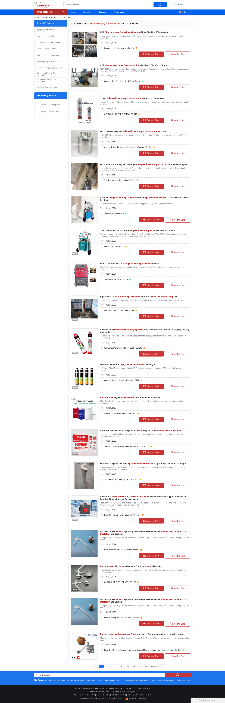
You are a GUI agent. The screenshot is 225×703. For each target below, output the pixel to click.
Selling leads (119, 12)
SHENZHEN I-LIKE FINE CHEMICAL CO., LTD (120, 114)
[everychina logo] (41, 5)
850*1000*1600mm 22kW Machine (129, 263)
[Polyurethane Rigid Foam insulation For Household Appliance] (84, 409)
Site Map (128, 688)
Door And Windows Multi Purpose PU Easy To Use (140, 430)
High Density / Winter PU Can (138, 296)
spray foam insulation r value (129, 680)
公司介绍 (137, 688)
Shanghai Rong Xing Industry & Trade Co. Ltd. (122, 81)
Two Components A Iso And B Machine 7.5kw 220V (138, 230)
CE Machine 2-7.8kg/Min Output (134, 65)
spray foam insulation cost (102, 680)
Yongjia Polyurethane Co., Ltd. (116, 279)
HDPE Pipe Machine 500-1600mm (134, 32)
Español (115, 691)
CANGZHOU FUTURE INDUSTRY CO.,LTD (120, 582)
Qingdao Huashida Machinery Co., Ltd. (119, 48)
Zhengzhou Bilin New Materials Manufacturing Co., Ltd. (126, 446)
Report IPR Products (50, 111)
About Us (103, 688)
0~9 (149, 695)
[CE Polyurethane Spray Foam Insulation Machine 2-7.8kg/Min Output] (84, 77)
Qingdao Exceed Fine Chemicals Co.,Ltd (120, 413)
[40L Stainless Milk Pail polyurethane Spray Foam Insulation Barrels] (84, 143)
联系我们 (146, 688)
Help (121, 688)
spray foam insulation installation (51, 68)
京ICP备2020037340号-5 (138, 699)
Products (87, 12)
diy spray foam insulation (47, 30)
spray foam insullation (46, 36)
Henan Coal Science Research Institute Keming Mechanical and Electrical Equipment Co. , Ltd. (142, 650)
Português (131, 691)
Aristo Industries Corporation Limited (119, 310)
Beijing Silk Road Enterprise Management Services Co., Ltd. (128, 147)
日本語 (122, 691)
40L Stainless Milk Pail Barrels (133, 131)
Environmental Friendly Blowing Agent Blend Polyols (143, 164)
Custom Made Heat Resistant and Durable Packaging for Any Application (144, 330)
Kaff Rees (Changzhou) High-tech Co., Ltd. (121, 479)
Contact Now (153, 54)
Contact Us (113, 688)
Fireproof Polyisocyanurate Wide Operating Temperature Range (143, 463)
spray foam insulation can (154, 680)
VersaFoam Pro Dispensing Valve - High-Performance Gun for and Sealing (143, 532)
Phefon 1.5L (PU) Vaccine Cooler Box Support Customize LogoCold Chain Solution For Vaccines (143, 497)
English (184, 12)
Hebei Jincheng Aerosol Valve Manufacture (121, 550)
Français (93, 691)
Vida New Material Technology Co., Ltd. (120, 180)
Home (73, 12)
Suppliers (102, 12)
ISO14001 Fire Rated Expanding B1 (128, 364)
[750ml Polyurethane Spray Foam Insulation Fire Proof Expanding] (84, 110)
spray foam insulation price (48, 55)
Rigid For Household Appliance (130, 397)
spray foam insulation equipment (74, 680)
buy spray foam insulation (47, 87)
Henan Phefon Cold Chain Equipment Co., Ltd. (122, 515)
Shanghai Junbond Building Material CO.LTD (121, 380)
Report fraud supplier (50, 104)
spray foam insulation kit (47, 49)
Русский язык (104, 691)
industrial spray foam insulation (50, 42)
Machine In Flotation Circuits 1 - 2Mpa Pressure (141, 634)
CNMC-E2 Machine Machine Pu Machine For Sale (144, 198)
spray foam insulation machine (182, 680)
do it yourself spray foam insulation (47, 74)
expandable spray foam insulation (46, 81)
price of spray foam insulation (49, 61)
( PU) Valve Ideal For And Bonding (131, 566)
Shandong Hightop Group (114, 214)
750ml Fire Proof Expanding (132, 98)
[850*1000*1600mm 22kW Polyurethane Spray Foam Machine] (84, 275)
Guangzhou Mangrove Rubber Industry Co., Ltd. (123, 348)
